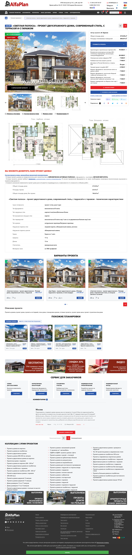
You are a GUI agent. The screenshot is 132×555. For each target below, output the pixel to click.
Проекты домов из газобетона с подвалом (107, 464)
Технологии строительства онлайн (68, 535)
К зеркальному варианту (20, 88)
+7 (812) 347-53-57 (95, 2)
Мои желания (64, 525)
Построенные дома (90, 514)
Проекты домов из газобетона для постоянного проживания (109, 476)
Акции (87, 537)
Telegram (124, 99)
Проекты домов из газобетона (17, 451)
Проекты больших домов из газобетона (106, 473)
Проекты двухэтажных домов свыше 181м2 (107, 480)
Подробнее (13, 284)
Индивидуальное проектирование (68, 514)
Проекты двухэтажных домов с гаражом (20, 473)
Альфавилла (26, 12)
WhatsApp (115, 99)
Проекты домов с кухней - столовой (62, 455)
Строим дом (63, 528)
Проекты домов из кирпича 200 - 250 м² (20, 463)
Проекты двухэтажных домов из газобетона (21, 466)
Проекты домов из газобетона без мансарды (108, 467)
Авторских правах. (103, 542)
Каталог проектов (15, 12)
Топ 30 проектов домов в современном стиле (108, 452)
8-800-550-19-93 (95, 5)
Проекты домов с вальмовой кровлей (62, 448)
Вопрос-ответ (48, 114)
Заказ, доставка (46, 12)
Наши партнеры (64, 538)
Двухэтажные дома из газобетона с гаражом (107, 462)
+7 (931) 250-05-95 (119, 522)
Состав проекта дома (31, 114)
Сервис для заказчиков (66, 377)
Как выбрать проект (40, 528)
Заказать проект (109, 87)
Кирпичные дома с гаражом (16, 461)
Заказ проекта (64, 520)
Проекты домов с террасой (59, 482)
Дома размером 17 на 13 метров (18, 486)
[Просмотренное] (98, 12)
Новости (88, 525)
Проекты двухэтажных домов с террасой (63, 490)
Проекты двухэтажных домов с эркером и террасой (107, 448)
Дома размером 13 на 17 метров (18, 483)
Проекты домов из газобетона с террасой (64, 487)
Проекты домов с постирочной (60, 477)
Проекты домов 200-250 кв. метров (19, 456)
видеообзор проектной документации (34, 175)
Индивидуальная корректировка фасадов (70, 517)
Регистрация (10, 530)
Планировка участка (40, 537)
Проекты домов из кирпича (16, 448)
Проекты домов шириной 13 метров (19, 478)
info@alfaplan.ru (113, 2)
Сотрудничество (75, 12)
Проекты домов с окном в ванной (61, 472)
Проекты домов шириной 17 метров (19, 481)
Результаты (35, 12)
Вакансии (88, 531)
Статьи (61, 12)
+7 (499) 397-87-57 (119, 527)
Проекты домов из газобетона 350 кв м (106, 454)
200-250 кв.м (11, 476)
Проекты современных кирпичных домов (107, 457)
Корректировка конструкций (42, 534)
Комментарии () (63, 114)
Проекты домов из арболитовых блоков (63, 457)
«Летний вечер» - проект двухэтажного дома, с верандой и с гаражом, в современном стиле (13, 344)
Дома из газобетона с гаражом (17, 468)
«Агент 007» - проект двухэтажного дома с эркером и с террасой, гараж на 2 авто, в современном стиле (63, 344)
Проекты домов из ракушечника (61, 460)
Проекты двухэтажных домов (16, 453)
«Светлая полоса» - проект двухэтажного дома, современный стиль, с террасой (20, 292)
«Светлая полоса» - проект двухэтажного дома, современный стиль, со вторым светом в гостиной (103, 292)
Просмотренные (64, 523)
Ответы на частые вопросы (41, 525)
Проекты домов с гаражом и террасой (62, 485)
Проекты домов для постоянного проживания (65, 465)
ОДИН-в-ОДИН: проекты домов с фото (63, 452)
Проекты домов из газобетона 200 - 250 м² (21, 471)
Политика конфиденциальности (93, 534)
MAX (109, 99)
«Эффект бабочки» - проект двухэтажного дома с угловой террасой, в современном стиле (87, 344)
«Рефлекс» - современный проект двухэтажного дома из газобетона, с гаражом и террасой (39, 344)
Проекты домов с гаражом (59, 480)
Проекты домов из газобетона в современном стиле (108, 470)
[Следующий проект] (68, 438)
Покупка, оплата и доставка (41, 520)
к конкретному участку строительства (45, 179)
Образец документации (40, 523)
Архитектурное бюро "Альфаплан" (10, 518)
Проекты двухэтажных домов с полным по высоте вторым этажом (23, 489)
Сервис (55, 12)
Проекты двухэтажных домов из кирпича (20, 458)
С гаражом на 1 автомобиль (59, 450)
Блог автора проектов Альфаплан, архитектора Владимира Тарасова (71, 532)
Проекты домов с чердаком (59, 470)
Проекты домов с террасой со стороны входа (65, 467)
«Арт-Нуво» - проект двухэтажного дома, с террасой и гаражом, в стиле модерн (62, 292)
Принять (67, 552)
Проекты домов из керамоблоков (61, 462)
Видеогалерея (89, 517)
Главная (37, 514)
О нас (66, 12)
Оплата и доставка (13, 114)
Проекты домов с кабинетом (59, 475)
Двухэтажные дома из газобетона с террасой (108, 459)
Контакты (88, 523)
